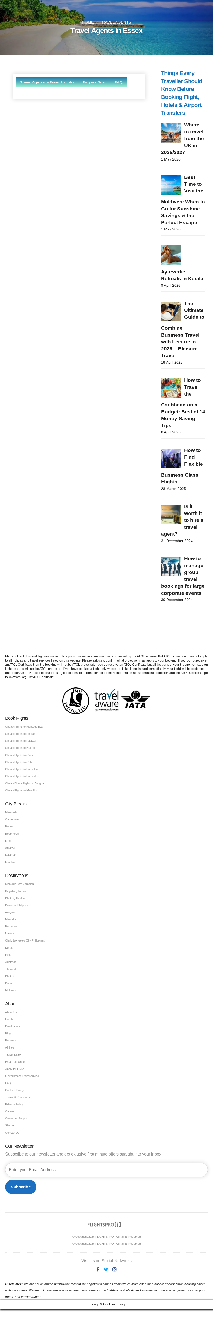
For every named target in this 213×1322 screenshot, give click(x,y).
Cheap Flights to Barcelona (22, 769)
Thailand (10, 969)
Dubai (8, 983)
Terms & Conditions (17, 1097)
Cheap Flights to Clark (19, 755)
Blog (8, 1033)
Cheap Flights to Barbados (22, 776)
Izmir (8, 840)
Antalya (10, 847)
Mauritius (11, 919)
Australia (10, 961)
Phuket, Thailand (15, 898)
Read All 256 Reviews (79, 321)
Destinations (13, 1026)
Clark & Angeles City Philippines (25, 940)
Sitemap (10, 1125)
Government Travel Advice (22, 1075)
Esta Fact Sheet (15, 1061)
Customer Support (16, 1118)
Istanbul (10, 862)
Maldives (10, 990)
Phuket (9, 976)
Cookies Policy (14, 1090)
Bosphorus (12, 833)
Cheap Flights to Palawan (21, 740)
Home (88, 22)
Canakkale (12, 819)
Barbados (11, 926)
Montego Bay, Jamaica (19, 883)
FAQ (8, 1083)
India (8, 954)
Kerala (9, 947)
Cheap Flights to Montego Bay (24, 726)
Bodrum (10, 826)
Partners (10, 1040)
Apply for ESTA (14, 1068)
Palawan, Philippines (18, 905)
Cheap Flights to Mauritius (21, 790)
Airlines (9, 1047)
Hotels (9, 1019)
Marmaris (11, 812)
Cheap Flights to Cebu (19, 762)
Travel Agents (115, 22)
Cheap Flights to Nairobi (20, 747)
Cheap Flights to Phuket (20, 733)
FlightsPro (91, 174)
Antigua (10, 912)
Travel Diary (13, 1054)
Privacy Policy (14, 1104)
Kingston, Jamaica (16, 891)
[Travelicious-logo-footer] (104, 1224)
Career (9, 1111)
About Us (11, 1012)
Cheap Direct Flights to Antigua (24, 783)
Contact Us (12, 1132)
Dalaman (10, 854)
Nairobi (9, 933)
